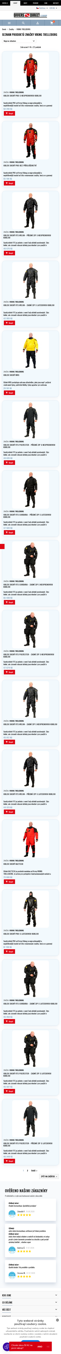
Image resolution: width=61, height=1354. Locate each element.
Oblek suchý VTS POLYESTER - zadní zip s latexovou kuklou (27, 1074)
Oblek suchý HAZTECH (13, 863)
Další (34, 1170)
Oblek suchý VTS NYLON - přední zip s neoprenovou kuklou (27, 236)
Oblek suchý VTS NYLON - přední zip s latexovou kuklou (29, 794)
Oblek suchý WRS (11, 374)
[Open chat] (7, 1347)
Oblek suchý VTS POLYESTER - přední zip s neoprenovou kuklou (29, 446)
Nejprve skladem (19, 41)
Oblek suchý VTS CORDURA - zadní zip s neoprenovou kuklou (28, 585)
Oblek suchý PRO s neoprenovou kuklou (22, 95)
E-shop (15, 3)
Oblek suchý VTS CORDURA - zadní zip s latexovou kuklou (30, 1003)
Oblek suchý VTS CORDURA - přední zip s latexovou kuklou (27, 515)
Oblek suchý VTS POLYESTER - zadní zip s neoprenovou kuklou (28, 655)
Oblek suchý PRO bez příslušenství (19, 165)
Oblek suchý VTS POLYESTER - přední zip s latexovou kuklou (27, 1144)
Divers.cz (5, 3)
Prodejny (35, 3)
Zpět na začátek (49, 1176)
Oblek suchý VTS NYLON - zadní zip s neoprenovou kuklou (30, 724)
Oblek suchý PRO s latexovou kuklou (21, 933)
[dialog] (30, 1335)
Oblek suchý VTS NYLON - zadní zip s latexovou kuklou (28, 305)
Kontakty (56, 3)
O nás (45, 3)
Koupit (9, 113)
